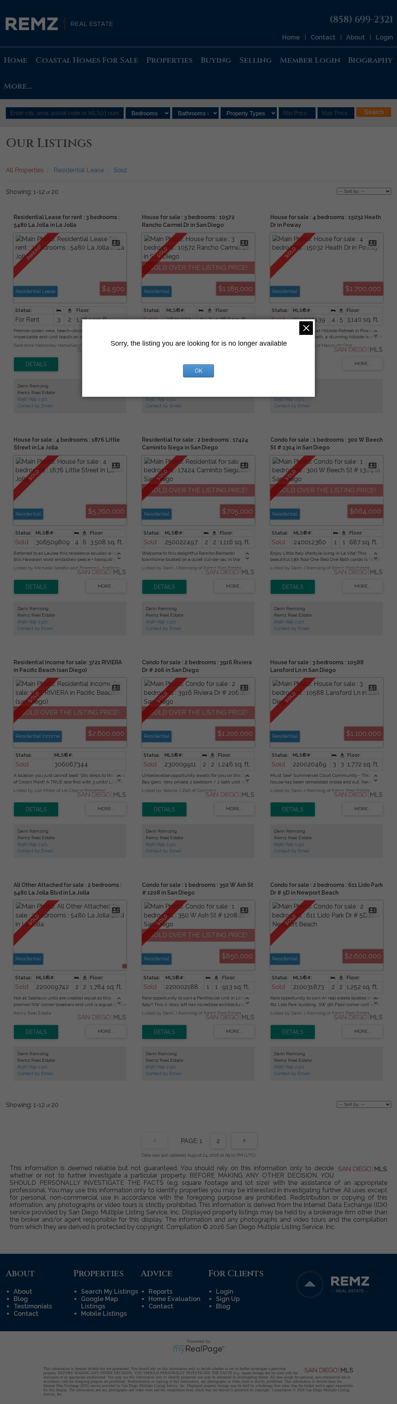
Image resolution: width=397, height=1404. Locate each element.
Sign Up (228, 1299)
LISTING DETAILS (36, 364)
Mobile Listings (104, 1313)
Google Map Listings (99, 1302)
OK (198, 371)
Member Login (310, 60)
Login (384, 37)
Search (374, 112)
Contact (323, 37)
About (355, 37)
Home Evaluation (174, 1299)
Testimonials (33, 1306)
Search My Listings (109, 1291)
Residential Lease (79, 170)
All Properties (25, 170)
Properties (169, 60)
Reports (160, 1291)
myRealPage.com (199, 1349)
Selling (255, 60)
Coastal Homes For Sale (87, 60)
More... (18, 86)
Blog (21, 1299)
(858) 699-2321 (32, 399)
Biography (370, 60)
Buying (216, 60)
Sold (120, 170)
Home (291, 37)
